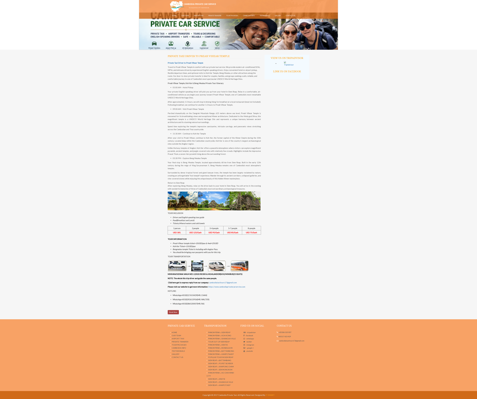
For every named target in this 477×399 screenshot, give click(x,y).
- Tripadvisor (251, 332)
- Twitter (248, 342)
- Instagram (249, 345)
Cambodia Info (249, 16)
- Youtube (249, 351)
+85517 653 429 (284, 336)
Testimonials (265, 16)
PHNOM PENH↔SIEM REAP (219, 332)
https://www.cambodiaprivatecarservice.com (226, 287)
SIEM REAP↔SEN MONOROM (220, 370)
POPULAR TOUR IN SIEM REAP (220, 357)
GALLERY (278, 16)
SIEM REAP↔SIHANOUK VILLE (220, 382)
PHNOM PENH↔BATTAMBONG (221, 351)
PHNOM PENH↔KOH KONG (219, 335)
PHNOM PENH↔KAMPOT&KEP (221, 354)
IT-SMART (270, 395)
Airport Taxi (198, 16)
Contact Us (290, 16)
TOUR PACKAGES (232, 16)
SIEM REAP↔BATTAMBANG (219, 360)
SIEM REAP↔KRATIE (216, 379)
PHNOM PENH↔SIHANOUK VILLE (222, 339)
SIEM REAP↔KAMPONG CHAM (221, 366)
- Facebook (248, 335)
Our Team (185, 16)
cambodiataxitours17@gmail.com (223, 282)
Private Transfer (214, 16)
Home (174, 16)
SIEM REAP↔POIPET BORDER (220, 363)
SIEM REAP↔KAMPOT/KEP (219, 385)
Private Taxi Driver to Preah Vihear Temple (185, 63)
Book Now (173, 312)
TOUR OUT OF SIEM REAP (219, 342)
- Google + (250, 348)
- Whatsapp (249, 339)
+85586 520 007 (284, 332)
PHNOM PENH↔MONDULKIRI (220, 348)
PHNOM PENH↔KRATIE (218, 345)
